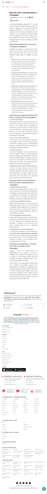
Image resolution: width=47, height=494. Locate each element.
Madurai (3, 405)
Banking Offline (5, 449)
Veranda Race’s (20, 250)
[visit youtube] (20, 483)
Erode (14, 401)
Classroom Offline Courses (7, 327)
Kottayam (4, 429)
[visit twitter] (30, 483)
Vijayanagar (4, 436)
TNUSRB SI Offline (38, 449)
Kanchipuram (5, 403)
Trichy (14, 412)
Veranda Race (14, 17)
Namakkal (36, 405)
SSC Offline (15, 449)
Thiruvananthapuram (28, 426)
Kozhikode (26, 424)
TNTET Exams (5, 364)
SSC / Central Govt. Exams (7, 355)
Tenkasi (14, 410)
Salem (3, 407)
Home (3, 6)
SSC (19, 88)
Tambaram (15, 407)
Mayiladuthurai (16, 405)
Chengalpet (4, 398)
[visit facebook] (17, 483)
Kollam (3, 424)
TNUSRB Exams (5, 359)
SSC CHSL (31, 24)
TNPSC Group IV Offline (18, 451)
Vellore (35, 412)
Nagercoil (25, 405)
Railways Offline (27, 449)
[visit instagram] (23, 483)
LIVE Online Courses (6, 329)
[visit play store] (20, 370)
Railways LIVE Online (39, 469)
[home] (10, 2)
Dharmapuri (36, 398)
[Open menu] (3, 2)
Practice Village (5, 348)
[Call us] (44, 2)
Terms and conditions (26, 485)
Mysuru (3, 438)
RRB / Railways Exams (6, 361)
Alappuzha (26, 429)
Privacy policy (19, 485)
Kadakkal (4, 443)
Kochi (25, 422)
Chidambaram (16, 398)
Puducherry (36, 401)
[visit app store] (8, 370)
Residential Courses (6, 331)
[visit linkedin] (27, 483)
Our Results (4, 340)
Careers (3, 344)
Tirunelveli (25, 410)
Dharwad (4, 434)
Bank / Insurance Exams (7, 353)
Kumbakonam (37, 403)
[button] (34, 17)
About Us (4, 336)
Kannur (3, 422)
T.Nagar (25, 407)
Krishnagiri (26, 403)
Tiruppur (36, 410)
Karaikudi (15, 403)
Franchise (4, 342)
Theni (3, 410)
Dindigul (3, 401)
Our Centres (4, 338)
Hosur (25, 401)
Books (3, 346)
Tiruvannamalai (5, 412)
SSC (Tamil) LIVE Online (39, 462)
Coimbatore (26, 398)
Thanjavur (36, 407)
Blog (7, 6)
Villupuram (4, 414)
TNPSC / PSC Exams (6, 357)
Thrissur (3, 426)
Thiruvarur (26, 412)
